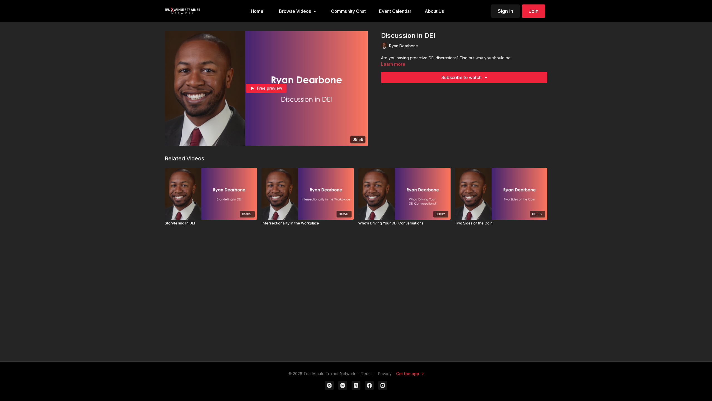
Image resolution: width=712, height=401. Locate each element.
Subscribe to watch (461, 77)
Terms (366, 373)
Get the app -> (410, 373)
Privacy (385, 373)
